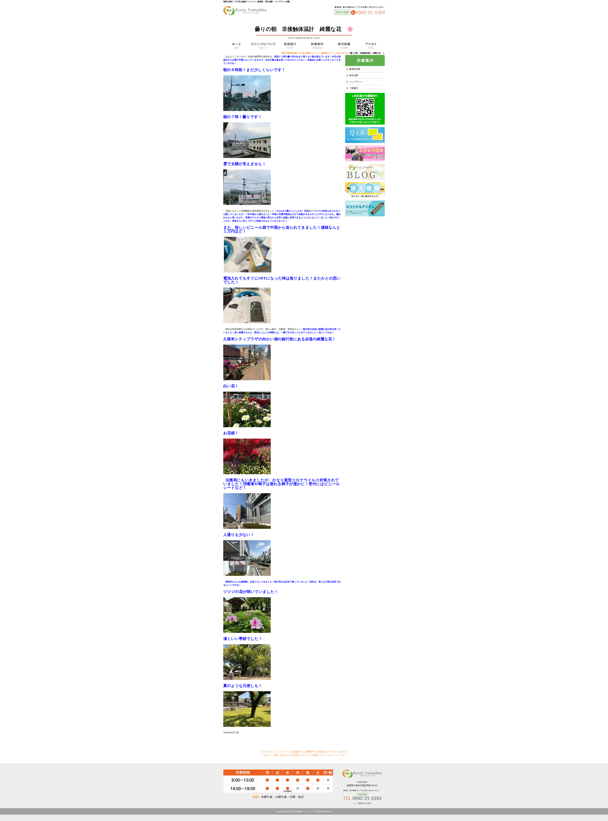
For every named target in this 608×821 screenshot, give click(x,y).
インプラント (355, 82)
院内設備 (343, 45)
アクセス (370, 45)
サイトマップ (336, 755)
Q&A (342, 752)
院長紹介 (289, 45)
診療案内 (316, 45)
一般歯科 (353, 88)
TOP (236, 45)
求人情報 (294, 755)
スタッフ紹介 (272, 755)
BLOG (285, 755)
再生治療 (353, 75)
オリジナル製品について (314, 755)
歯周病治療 (354, 69)
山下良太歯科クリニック (300, 811)
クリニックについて (263, 45)
